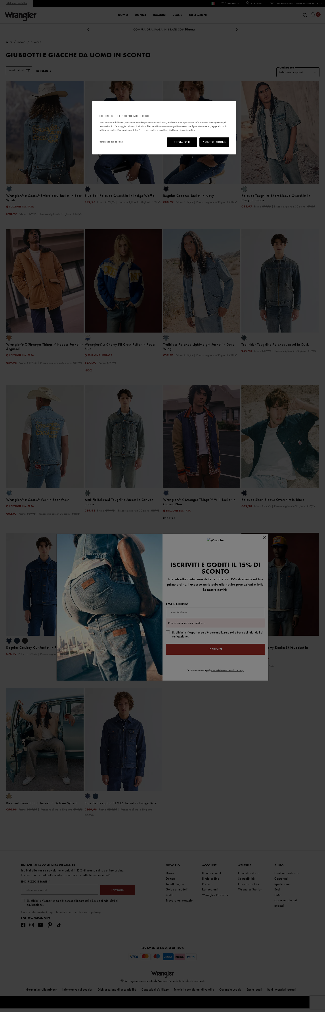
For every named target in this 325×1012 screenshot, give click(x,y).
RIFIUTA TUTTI (182, 141)
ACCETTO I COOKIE (214, 141)
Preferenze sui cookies (111, 141)
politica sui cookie (107, 129)
